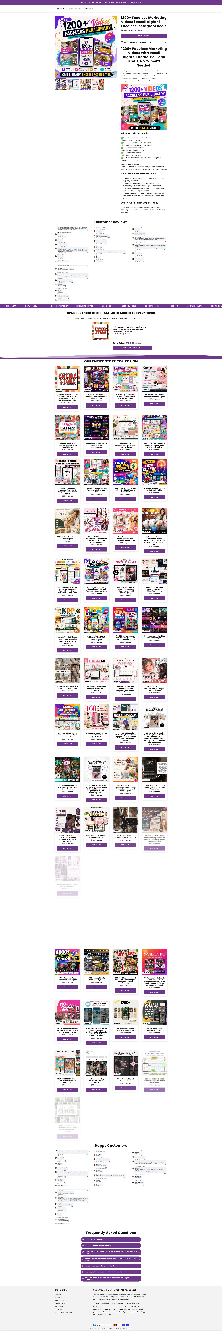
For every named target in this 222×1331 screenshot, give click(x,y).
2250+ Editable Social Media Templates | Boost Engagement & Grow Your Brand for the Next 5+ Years (125, 736)
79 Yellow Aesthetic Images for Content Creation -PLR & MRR (125, 886)
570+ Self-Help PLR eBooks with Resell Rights (154, 489)
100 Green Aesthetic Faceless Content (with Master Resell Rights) (67, 1127)
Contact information (106, 1328)
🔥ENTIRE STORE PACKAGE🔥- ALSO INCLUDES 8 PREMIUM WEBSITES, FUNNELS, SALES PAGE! (67, 397)
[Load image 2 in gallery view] (73, 84)
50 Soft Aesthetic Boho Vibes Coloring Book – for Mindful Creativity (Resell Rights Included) (154, 838)
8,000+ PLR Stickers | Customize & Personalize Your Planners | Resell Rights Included (96, 539)
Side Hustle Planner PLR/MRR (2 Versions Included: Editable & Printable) (67, 838)
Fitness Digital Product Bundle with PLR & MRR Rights (96, 688)
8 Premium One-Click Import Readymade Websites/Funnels (154, 589)
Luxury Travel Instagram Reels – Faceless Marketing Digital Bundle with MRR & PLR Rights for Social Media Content (96, 1032)
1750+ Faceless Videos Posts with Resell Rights (125, 1029)
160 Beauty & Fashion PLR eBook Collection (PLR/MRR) (96, 735)
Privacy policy (117, 1328)
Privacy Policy (59, 1306)
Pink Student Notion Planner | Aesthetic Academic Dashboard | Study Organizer (125, 689)
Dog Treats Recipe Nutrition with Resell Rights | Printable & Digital (125, 538)
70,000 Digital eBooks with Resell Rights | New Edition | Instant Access (125, 638)
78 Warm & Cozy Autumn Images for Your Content (154, 885)
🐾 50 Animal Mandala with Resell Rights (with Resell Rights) (67, 787)
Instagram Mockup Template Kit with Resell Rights (96, 1080)
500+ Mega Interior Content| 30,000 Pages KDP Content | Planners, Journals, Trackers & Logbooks (67, 639)
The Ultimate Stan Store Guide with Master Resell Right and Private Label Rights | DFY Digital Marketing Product (96, 789)
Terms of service (127, 1328)
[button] (163, 9)
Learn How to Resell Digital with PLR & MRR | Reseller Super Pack (125, 490)
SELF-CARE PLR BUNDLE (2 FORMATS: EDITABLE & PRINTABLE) (67, 1080)
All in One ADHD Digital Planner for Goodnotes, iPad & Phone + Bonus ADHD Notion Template (67, 590)
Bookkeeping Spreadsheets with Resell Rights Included (125, 445)
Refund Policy (59, 1300)
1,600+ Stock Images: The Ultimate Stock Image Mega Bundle (67, 933)
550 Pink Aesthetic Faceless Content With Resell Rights (67, 445)
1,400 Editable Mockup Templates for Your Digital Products (67, 735)
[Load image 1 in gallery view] (61, 84)
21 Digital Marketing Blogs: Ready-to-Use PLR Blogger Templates (155, 787)
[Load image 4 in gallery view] (98, 84)
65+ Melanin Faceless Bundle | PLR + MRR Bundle (125, 837)
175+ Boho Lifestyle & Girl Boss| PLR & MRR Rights (67, 687)
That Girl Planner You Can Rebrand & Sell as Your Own (96, 490)
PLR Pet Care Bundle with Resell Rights (67, 538)
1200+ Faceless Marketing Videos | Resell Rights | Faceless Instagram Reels (96, 589)
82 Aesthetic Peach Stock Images (96, 885)
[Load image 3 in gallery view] (85, 84)
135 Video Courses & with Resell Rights (96, 444)
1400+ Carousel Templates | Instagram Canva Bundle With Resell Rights (155, 445)
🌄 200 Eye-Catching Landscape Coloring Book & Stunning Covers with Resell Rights (125, 788)
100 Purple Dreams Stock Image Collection (67, 885)
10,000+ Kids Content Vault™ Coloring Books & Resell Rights (96, 396)
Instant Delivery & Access (63, 1312)
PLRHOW (97, 1328)
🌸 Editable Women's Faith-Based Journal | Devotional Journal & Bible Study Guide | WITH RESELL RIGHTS (155, 540)
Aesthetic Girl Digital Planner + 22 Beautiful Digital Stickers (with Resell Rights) (125, 590)
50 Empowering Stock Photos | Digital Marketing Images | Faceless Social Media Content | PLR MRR (125, 934)
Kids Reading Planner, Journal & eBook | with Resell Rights (96, 638)
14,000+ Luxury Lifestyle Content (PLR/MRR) (96, 979)
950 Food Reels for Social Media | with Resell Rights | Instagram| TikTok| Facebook (125, 980)
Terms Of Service (61, 1303)
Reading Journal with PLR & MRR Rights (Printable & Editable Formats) (96, 1127)
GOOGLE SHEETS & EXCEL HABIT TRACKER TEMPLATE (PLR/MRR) (154, 1080)
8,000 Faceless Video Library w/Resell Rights (67, 979)
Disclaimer (58, 1309)
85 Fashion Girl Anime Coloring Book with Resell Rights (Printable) (154, 688)
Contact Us (58, 1297)
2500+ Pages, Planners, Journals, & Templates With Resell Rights (125, 396)
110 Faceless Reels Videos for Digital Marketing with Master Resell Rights (67, 1030)
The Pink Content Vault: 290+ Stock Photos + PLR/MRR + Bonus (154, 933)
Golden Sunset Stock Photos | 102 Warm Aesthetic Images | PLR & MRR (96, 934)
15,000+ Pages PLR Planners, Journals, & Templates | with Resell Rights (67, 491)
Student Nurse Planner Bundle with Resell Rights (154, 396)
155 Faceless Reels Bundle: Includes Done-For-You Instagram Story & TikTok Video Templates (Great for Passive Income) (154, 981)
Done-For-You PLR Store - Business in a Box (96, 837)
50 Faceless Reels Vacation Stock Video (155, 1029)
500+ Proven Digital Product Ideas (125, 1080)
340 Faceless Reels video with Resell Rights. (154, 637)
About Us (58, 1294)
